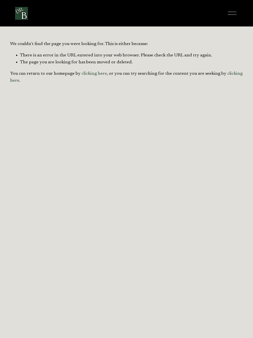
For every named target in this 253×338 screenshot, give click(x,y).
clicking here (94, 73)
